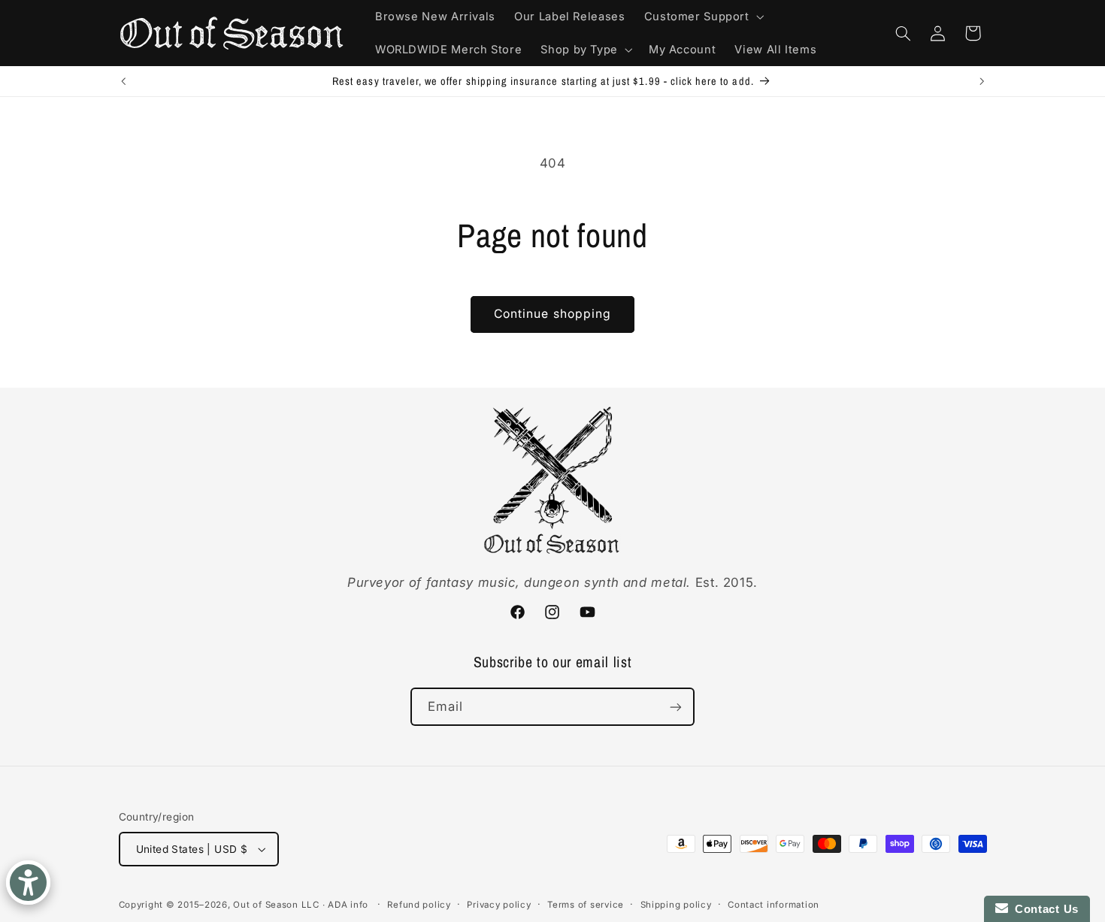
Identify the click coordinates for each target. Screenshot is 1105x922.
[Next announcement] (981, 81)
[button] (702, 16)
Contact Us (1043, 908)
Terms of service (585, 904)
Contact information (773, 904)
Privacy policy (499, 904)
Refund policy (419, 904)
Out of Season (265, 904)
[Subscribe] (675, 707)
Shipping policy (676, 904)
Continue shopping (552, 314)
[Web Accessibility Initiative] (28, 882)
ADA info (348, 904)
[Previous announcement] (123, 81)
